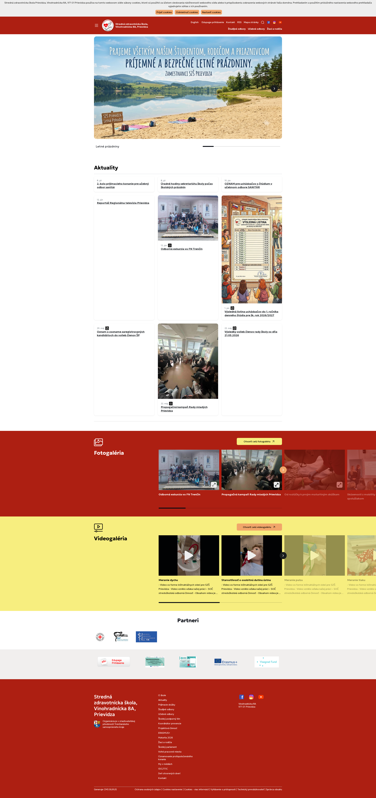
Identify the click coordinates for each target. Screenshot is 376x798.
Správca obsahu (274, 789)
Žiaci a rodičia (274, 29)
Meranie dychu (168, 580)
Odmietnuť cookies (187, 12)
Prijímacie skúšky (166, 704)
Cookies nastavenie (172, 789)
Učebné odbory (256, 29)
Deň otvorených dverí (169, 773)
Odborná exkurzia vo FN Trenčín (179, 494)
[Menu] (96, 25)
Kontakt (230, 22)
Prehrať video (189, 555)
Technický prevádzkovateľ (250, 789)
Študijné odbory (237, 29)
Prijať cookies (164, 12)
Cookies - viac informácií (196, 789)
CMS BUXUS (110, 789)
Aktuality (162, 700)
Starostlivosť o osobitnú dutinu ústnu (246, 580)
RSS (239, 22)
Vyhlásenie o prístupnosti (223, 789)
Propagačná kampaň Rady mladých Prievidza (251, 494)
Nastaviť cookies (211, 12)
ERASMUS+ (164, 732)
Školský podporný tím (169, 718)
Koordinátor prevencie (169, 723)
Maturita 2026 (165, 737)
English (195, 22)
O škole (162, 695)
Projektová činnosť (167, 728)
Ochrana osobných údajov (148, 789)
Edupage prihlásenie (213, 22)
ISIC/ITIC (163, 768)
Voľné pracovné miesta (169, 751)
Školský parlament (167, 747)
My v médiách (165, 764)
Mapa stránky (251, 22)
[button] (263, 22)
